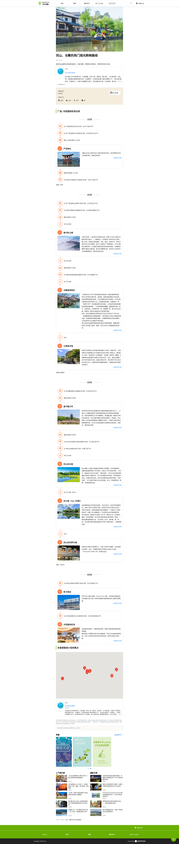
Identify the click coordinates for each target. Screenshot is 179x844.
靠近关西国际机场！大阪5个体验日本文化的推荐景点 (113, 810)
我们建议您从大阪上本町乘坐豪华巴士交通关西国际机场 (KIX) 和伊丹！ (78, 803)
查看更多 (118, 735)
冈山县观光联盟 (70, 73)
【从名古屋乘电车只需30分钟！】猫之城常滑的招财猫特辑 (78, 776)
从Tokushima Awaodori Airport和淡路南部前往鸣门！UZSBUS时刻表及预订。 (113, 794)
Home (45, 834)
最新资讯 (112, 834)
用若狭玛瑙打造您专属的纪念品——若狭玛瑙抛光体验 (112, 802)
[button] (62, 679)
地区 (67, 834)
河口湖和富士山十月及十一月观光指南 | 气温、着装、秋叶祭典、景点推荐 (78, 786)
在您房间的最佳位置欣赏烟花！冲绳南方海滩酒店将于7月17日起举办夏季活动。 (113, 777)
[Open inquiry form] (173, 839)
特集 (89, 834)
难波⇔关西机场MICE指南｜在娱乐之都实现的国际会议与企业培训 (113, 785)
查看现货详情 (117, 158)
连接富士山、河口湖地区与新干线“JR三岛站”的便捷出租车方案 (78, 810)
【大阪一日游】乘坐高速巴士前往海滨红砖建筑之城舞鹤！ (78, 793)
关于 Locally (134, 834)
